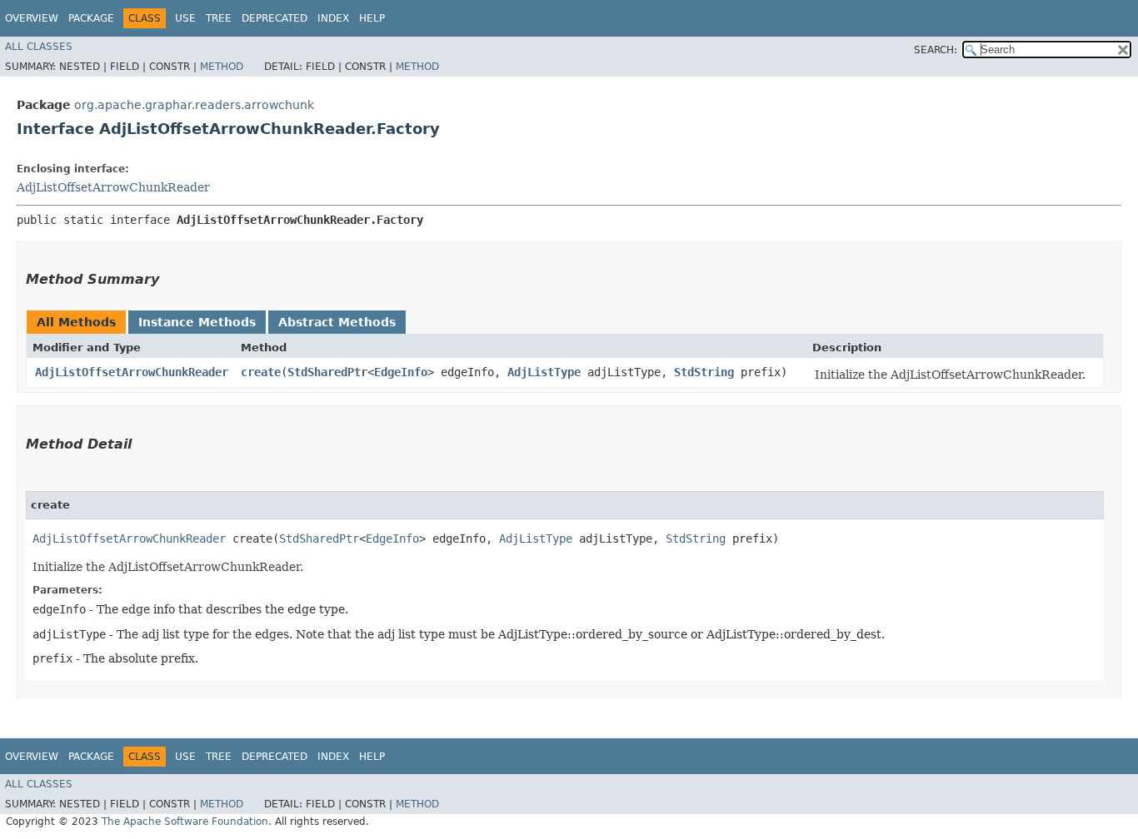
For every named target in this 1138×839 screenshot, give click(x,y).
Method (221, 66)
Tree (219, 18)
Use (185, 18)
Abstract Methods (337, 322)
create (261, 372)
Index (333, 18)
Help (372, 18)
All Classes (38, 46)
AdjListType (544, 372)
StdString (704, 372)
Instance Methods (197, 322)
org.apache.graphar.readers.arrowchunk (194, 105)
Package (91, 18)
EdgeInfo (400, 372)
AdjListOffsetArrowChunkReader (113, 187)
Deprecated (274, 18)
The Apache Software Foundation (185, 821)
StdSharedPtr (327, 372)
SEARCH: (935, 50)
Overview (31, 18)
